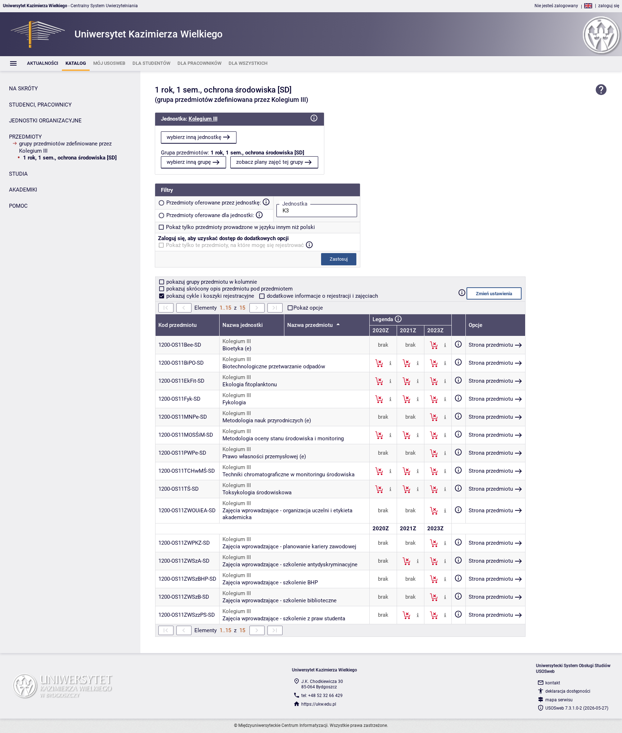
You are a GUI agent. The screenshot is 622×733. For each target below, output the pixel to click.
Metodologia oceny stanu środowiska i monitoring (283, 438)
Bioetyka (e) (236, 348)
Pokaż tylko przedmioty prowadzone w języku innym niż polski (240, 227)
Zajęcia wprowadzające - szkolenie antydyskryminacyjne (289, 564)
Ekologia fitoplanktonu (249, 384)
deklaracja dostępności (567, 691)
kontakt (552, 682)
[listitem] (42, 63)
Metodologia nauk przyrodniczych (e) (266, 420)
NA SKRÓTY (23, 88)
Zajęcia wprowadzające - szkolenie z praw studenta (283, 618)
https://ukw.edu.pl (318, 704)
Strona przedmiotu (491, 345)
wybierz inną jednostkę (194, 137)
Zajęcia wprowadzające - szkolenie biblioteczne (279, 600)
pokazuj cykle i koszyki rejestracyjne (210, 296)
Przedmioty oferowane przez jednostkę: (213, 202)
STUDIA (18, 174)
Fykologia (234, 402)
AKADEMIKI (23, 189)
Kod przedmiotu (177, 325)
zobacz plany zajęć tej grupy (269, 162)
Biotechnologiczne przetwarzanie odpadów (273, 366)
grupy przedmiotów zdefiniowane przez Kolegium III (65, 147)
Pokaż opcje (308, 308)
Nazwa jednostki (242, 325)
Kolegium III (203, 119)
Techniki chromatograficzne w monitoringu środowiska (288, 474)
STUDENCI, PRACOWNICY (40, 105)
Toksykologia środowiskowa (257, 492)
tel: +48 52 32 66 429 (322, 695)
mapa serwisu (559, 699)
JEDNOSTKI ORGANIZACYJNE (45, 120)
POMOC (18, 206)
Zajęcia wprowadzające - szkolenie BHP (270, 582)
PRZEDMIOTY (25, 137)
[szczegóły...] (445, 345)
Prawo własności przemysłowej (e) (264, 456)
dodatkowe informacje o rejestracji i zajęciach (321, 296)
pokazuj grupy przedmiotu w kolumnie (211, 282)
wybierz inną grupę (189, 162)
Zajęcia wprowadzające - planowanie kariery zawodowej (289, 546)
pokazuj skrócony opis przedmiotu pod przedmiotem (229, 288)
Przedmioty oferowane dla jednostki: (210, 215)
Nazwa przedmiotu (310, 325)
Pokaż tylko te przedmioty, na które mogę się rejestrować (235, 245)
